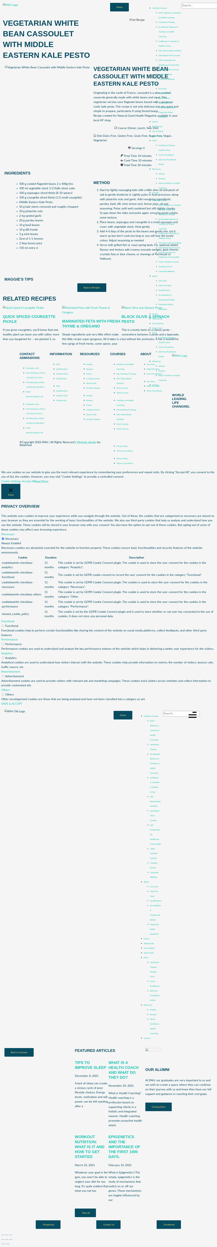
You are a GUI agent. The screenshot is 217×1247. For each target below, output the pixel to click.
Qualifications (164, 98)
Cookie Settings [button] (11, 481)
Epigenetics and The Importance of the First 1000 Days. (124, 1147)
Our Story (163, 89)
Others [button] (5, 690)
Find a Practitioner (166, 155)
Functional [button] (7, 621)
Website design (86, 442)
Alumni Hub (157, 136)
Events (155, 122)
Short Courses (122, 388)
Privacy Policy (122, 446)
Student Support (93, 388)
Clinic (154, 141)
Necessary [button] (8, 534)
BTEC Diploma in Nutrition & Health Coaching (154, 730)
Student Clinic (62, 374)
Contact (155, 193)
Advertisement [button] (10, 671)
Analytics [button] (7, 653)
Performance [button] (9, 639)
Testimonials (157, 126)
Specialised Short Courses (169, 55)
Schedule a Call (32, 368)
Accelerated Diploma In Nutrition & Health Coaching (168, 31)
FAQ (58, 364)
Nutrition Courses (159, 8)
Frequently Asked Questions (154, 929)
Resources (156, 169)
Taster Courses (122, 393)
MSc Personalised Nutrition (170, 51)
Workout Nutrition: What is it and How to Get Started (89, 1147)
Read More (41, 481)
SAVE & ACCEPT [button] (11, 703)
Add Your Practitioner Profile (155, 995)
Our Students (157, 131)
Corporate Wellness (167, 79)
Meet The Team (165, 93)
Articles (162, 174)
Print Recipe (137, 20)
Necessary (12, 539)
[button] (158, 1107)
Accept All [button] (28, 481)
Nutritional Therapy (167, 22)
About (154, 84)
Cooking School (165, 74)
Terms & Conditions (124, 451)
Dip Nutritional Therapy (126, 374)
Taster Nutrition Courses (169, 70)
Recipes (162, 179)
